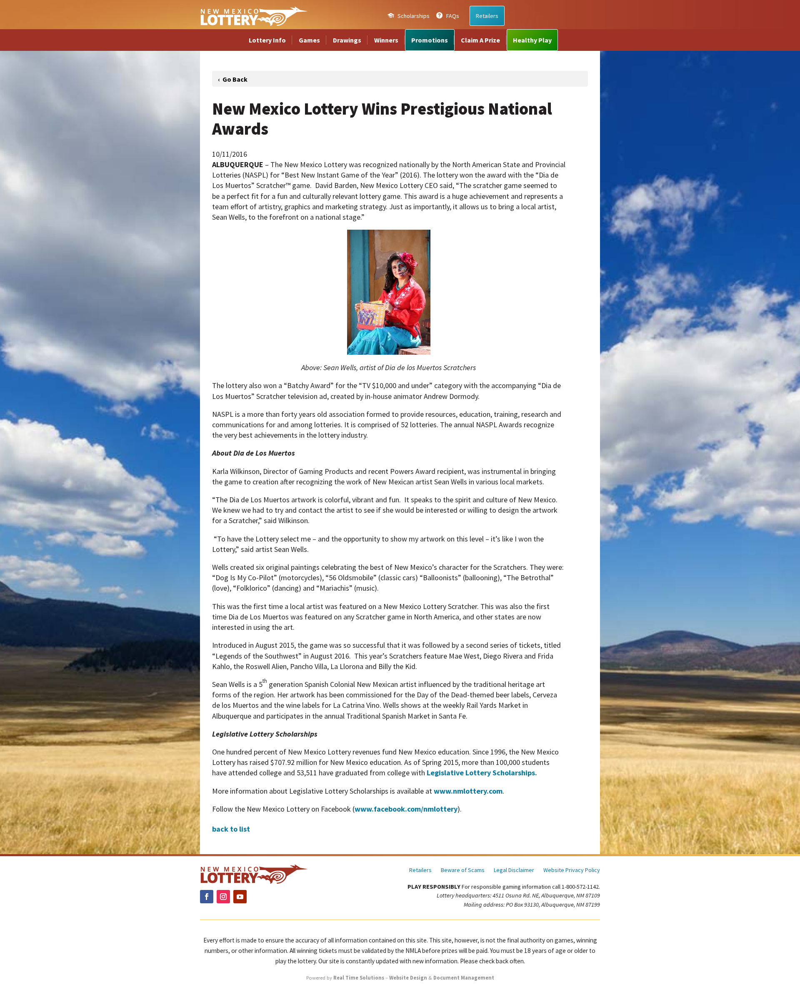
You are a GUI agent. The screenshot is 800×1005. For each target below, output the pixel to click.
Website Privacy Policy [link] (571, 870)
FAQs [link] (452, 16)
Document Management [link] (463, 978)
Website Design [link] (408, 978)
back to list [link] (231, 829)
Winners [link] (386, 40)
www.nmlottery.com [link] (468, 791)
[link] (254, 16)
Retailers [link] (487, 16)
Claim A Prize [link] (480, 40)
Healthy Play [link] (532, 40)
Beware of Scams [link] (463, 870)
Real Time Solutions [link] (358, 978)
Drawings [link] (347, 40)
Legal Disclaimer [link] (514, 870)
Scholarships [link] (414, 16)
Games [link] (309, 40)
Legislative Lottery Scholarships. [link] (482, 772)
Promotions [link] (429, 40)
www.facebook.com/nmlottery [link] (406, 809)
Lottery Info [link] (267, 40)
